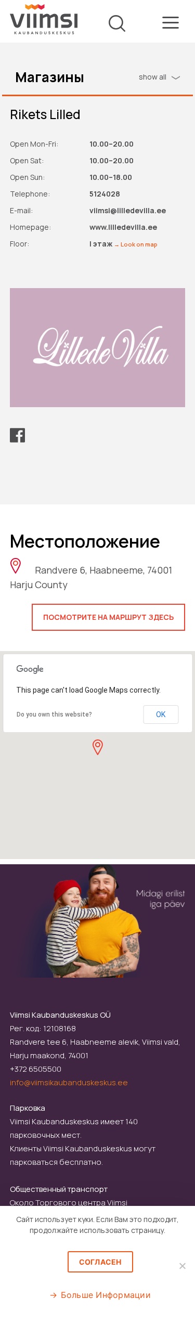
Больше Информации (106, 1295)
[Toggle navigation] (170, 24)
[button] (97, 747)
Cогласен (100, 1261)
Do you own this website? (54, 714)
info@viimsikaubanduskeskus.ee (69, 1082)
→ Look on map (136, 244)
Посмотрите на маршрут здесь (108, 617)
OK (160, 714)
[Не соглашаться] (182, 1266)
